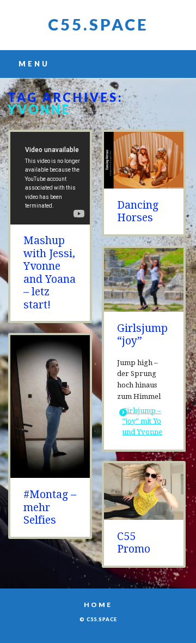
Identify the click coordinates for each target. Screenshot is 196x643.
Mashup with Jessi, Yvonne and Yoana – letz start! (49, 272)
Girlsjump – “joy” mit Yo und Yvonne (142, 421)
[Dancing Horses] (143, 183)
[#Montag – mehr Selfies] (50, 472)
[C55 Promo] (143, 514)
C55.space (98, 24)
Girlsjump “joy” (142, 334)
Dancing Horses (137, 211)
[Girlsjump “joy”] (143, 306)
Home (98, 604)
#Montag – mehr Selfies (49, 507)
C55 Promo (133, 542)
